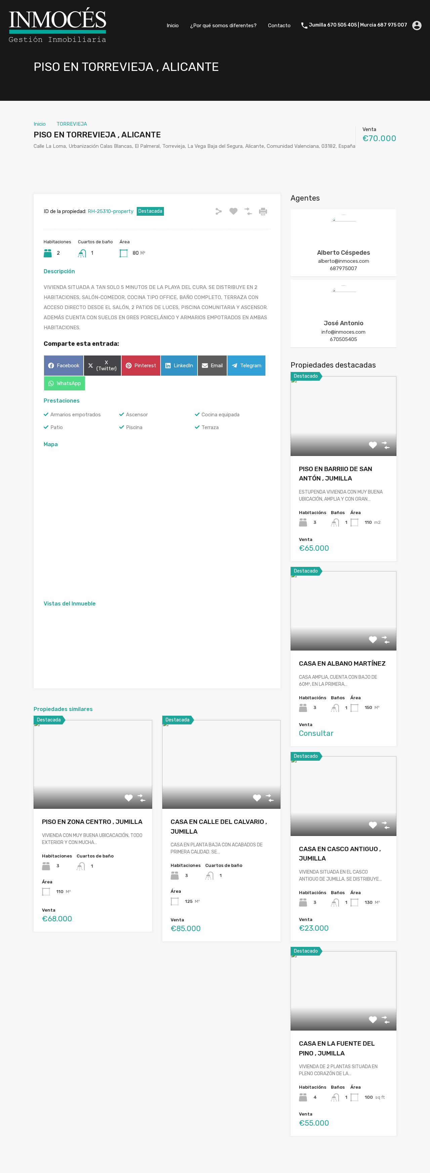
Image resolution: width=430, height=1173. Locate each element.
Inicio (173, 26)
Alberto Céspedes (343, 252)
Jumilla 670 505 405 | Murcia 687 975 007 (358, 25)
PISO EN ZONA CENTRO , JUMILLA (92, 822)
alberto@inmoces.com (343, 261)
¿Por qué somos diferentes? (223, 26)
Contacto (279, 26)
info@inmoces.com (343, 332)
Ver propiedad (93, 791)
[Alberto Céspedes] (343, 241)
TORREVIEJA (71, 124)
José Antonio (343, 323)
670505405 (343, 339)
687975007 (343, 268)
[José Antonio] (343, 312)
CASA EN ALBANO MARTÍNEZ (342, 663)
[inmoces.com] (57, 41)
